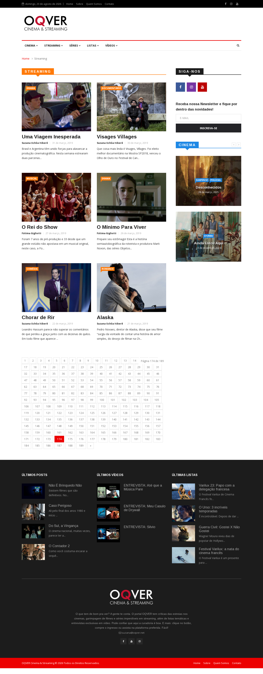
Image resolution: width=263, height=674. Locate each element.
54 (91, 380)
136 (70, 419)
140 (114, 419)
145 (26, 426)
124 (81, 413)
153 (114, 426)
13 (125, 360)
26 (110, 367)
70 (101, 387)
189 (81, 445)
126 (103, 413)
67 (72, 387)
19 (44, 367)
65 (53, 387)
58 (129, 380)
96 (63, 400)
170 (158, 432)
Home (69, 4)
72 (119, 387)
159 (37, 432)
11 (106, 360)
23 (82, 367)
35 (53, 373)
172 (37, 439)
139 (103, 419)
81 (63, 393)
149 (70, 426)
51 (63, 380)
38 (82, 373)
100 (102, 400)
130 (147, 413)
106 (26, 406)
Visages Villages (117, 137)
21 (63, 367)
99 (91, 400)
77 (25, 393)
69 (91, 387)
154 (125, 426)
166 (114, 432)
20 (53, 367)
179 (114, 439)
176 (81, 439)
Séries (74, 45)
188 (70, 445)
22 (72, 367)
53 (82, 380)
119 (26, 413)
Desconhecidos (208, 187)
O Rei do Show (39, 227)
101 (113, 400)
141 (125, 419)
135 (59, 419)
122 (59, 413)
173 (48, 439)
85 (101, 393)
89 (138, 393)
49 (44, 380)
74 (138, 387)
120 (37, 413)
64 (44, 387)
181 (136, 439)
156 (147, 426)
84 (91, 393)
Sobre (79, 4)
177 (92, 439)
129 (136, 413)
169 (147, 432)
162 (70, 432)
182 (147, 439)
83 (82, 393)
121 (48, 413)
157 (158, 426)
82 (72, 393)
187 (59, 445)
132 (26, 419)
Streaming (52, 45)
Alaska (105, 317)
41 (110, 373)
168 (136, 432)
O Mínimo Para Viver (121, 227)
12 (115, 360)
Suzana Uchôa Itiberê (35, 143)
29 (138, 367)
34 (44, 373)
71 (110, 387)
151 (92, 426)
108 (48, 406)
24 (91, 367)
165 (103, 432)
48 (35, 380)
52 (72, 380)
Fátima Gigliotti (31, 233)
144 (158, 419)
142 (136, 419)
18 (35, 367)
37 (72, 373)
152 (103, 426)
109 (59, 406)
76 (157, 387)
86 (110, 393)
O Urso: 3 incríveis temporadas (213, 509)
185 (37, 445)
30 (148, 367)
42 (119, 373)
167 (125, 432)
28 (129, 367)
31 (157, 367)
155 (136, 426)
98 (82, 400)
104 (145, 400)
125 (92, 413)
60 (148, 380)
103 (134, 400)
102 (123, 400)
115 (125, 406)
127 (114, 413)
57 (119, 380)
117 (147, 406)
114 (114, 406)
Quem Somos (94, 4)
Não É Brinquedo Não (65, 485)
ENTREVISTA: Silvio (139, 527)
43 (129, 373)
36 (63, 373)
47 (25, 380)
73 (129, 387)
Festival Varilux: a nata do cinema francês (219, 551)
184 (26, 445)
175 (70, 439)
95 (53, 400)
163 (81, 432)
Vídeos (110, 45)
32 (25, 373)
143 (147, 419)
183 (158, 439)
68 (82, 387)
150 (81, 426)
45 (148, 373)
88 (129, 393)
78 (35, 393)
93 (35, 400)
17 (25, 367)
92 (25, 400)
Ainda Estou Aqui (208, 243)
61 (157, 380)
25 (101, 367)
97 (72, 400)
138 (92, 419)
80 (53, 393)
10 (96, 360)
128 (125, 413)
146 (37, 426)
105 (156, 400)
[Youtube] (237, 4)
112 (92, 406)
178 (103, 439)
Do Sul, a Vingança (63, 526)
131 (158, 413)
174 (59, 439)
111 (81, 406)
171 (26, 439)
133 (37, 419)
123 (70, 413)
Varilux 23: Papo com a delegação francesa (217, 487)
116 (136, 406)
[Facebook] (226, 4)
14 (134, 360)
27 (119, 367)
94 (44, 400)
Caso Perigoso (60, 506)
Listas (92, 45)
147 (48, 426)
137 (81, 419)
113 (103, 406)
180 (125, 439)
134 (48, 419)
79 (44, 393)
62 (25, 387)
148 (59, 426)
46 (157, 373)
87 (119, 393)
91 (157, 393)
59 (138, 380)
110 (70, 406)
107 (37, 406)
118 (158, 406)
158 (26, 432)
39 (91, 373)
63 (35, 387)
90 (148, 393)
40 (101, 373)
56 (110, 380)
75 (148, 387)
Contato (109, 4)
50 (53, 380)
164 (92, 432)
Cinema (30, 45)
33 (35, 373)
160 (48, 432)
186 (48, 445)
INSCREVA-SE (208, 128)
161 (59, 432)
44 (138, 373)
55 (101, 380)
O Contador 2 (59, 546)
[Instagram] (231, 4)
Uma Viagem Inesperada (51, 137)
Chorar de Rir (38, 317)
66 (63, 387)
